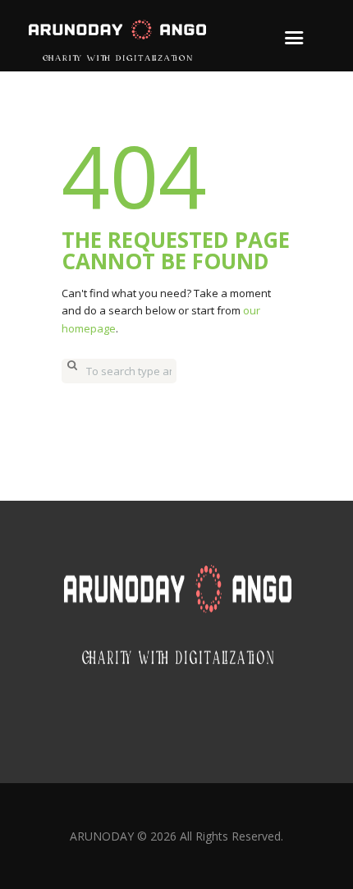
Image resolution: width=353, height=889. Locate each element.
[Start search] (72, 371)
